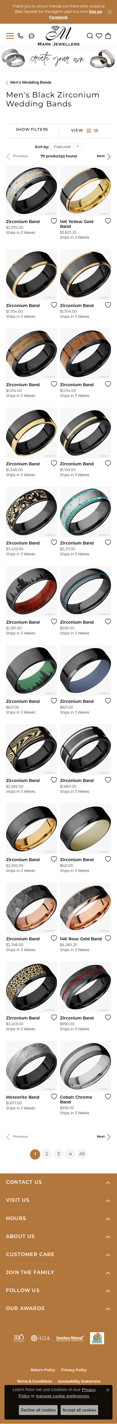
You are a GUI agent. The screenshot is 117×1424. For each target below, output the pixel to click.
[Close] (109, 12)
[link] (21, 36)
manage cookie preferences (62, 1395)
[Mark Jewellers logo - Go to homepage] (58, 36)
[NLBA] (97, 1338)
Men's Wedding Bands (30, 82)
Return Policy (43, 1370)
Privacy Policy (74, 1370)
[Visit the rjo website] (19, 1338)
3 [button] (58, 1154)
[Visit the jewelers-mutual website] (70, 1338)
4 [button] (70, 1154)
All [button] (82, 1154)
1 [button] (37, 1154)
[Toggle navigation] (8, 36)
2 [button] (47, 1154)
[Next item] (50, 191)
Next (101, 156)
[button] (90, 36)
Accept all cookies (79, 1410)
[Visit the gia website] (40, 1338)
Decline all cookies (38, 1410)
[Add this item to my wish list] (52, 221)
